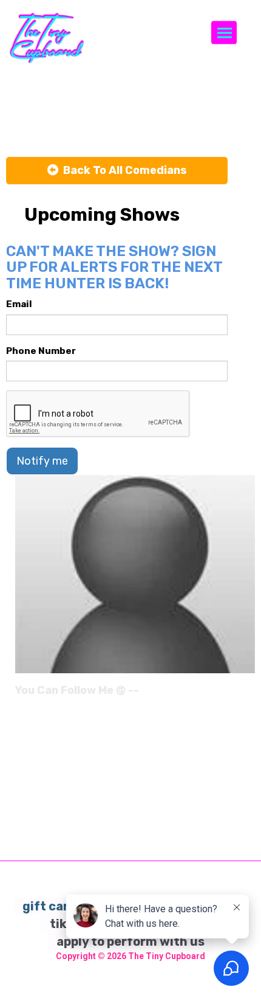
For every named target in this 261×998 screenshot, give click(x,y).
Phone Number (41, 350)
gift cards (52, 906)
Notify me (42, 461)
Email (19, 304)
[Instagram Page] (247, 694)
